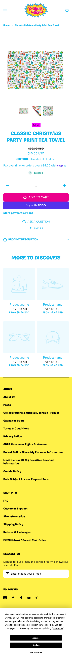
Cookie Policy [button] (48, 625)
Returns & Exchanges (17, 532)
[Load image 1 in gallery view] (24, 111)
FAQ (5, 501)
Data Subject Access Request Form (26, 479)
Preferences (36, 652)
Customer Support (15, 508)
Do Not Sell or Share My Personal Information (33, 452)
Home (6, 25)
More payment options (18, 213)
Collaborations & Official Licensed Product (31, 413)
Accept (36, 638)
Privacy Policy (12, 436)
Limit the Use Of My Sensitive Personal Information (28, 462)
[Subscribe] (64, 574)
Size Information (14, 516)
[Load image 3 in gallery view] (48, 111)
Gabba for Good (13, 421)
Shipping (22, 159)
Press (7, 405)
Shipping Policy (13, 524)
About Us (9, 397)
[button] (36, 228)
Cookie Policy (12, 471)
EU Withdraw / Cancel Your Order (24, 540)
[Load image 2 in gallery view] (36, 111)
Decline (36, 645)
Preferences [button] (58, 628)
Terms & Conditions (16, 428)
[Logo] (36, 10)
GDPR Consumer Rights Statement (25, 444)
